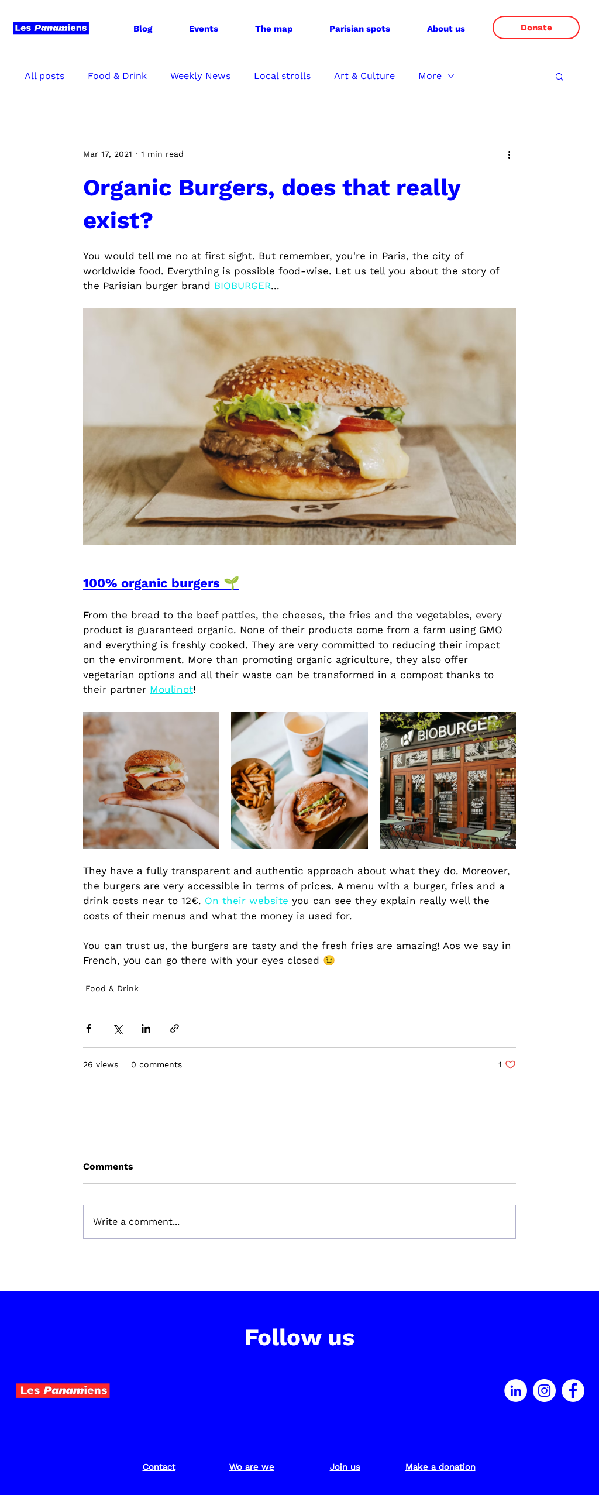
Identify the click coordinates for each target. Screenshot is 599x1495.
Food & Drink (117, 75)
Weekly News (200, 75)
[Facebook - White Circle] (573, 1390)
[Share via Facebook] (88, 1028)
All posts (44, 75)
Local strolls (282, 75)
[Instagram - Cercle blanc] (544, 1390)
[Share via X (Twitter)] (117, 1028)
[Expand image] (151, 780)
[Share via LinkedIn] (146, 1028)
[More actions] (509, 154)
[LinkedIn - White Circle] (515, 1390)
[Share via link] (174, 1028)
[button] (445, 28)
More (430, 75)
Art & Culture (364, 75)
